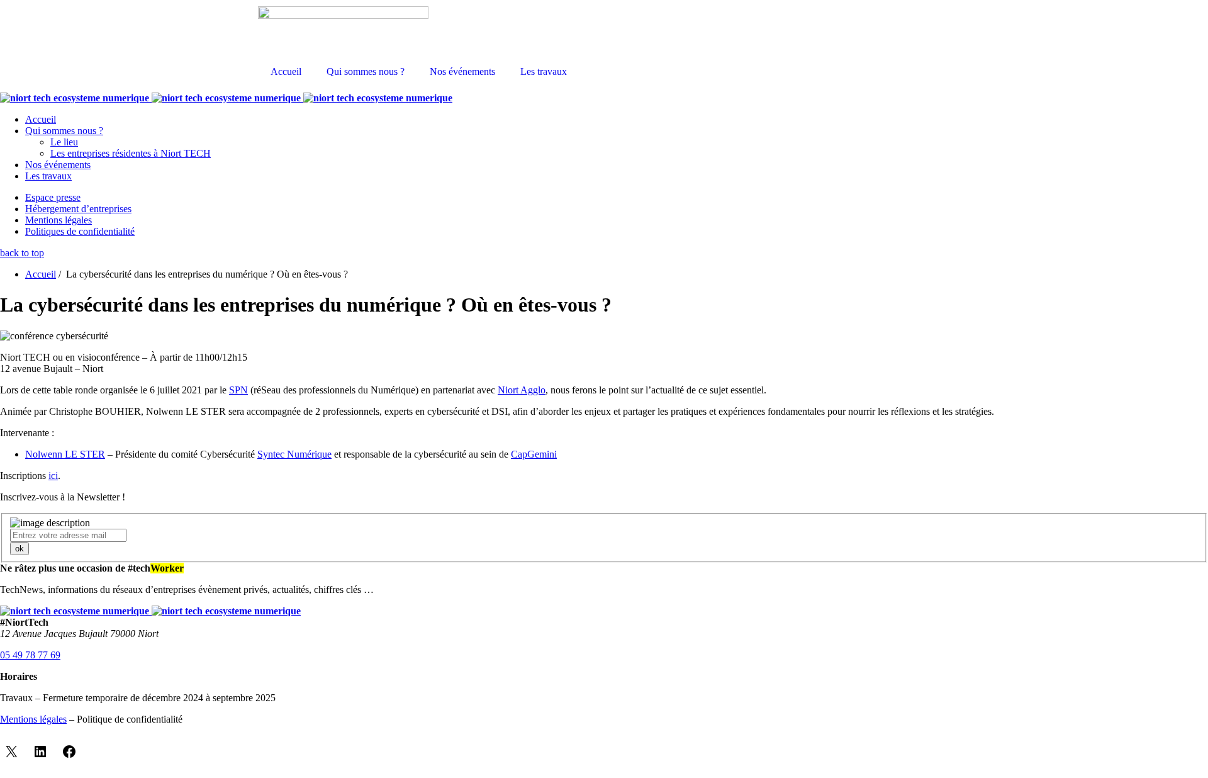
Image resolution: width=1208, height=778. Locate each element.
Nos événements (462, 71)
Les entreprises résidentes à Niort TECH (130, 153)
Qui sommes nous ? (366, 71)
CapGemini (534, 454)
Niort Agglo (521, 390)
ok (19, 548)
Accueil (286, 71)
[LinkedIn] (40, 751)
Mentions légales (58, 220)
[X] (11, 751)
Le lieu (64, 142)
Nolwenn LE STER (65, 454)
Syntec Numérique (294, 454)
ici (53, 475)
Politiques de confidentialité (80, 231)
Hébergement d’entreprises (78, 208)
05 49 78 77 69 (30, 655)
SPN (238, 390)
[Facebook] (69, 751)
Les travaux (543, 71)
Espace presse (53, 197)
